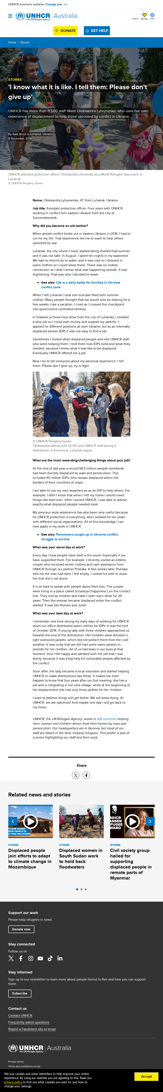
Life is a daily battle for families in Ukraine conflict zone (80, 285)
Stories (25, 42)
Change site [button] (53, 4)
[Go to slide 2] (82, 890)
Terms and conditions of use (24, 1066)
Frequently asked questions (28, 1022)
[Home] (29, 17)
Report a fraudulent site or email (32, 1029)
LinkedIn (60, 958)
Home (12, 42)
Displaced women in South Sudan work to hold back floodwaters (81, 858)
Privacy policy (16, 1061)
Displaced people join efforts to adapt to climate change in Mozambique (30, 858)
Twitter (11, 958)
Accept (146, 1076)
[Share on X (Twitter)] (75, 775)
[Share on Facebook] (86, 775)
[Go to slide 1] (78, 890)
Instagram (30, 958)
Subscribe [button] (19, 993)
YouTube (40, 958)
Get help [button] (99, 30)
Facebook (21, 958)
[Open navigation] (10, 16)
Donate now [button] (21, 929)
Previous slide (12, 821)
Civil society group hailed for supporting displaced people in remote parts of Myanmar (131, 864)
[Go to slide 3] (87, 890)
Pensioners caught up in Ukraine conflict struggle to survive (79, 537)
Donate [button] (144, 18)
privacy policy (13, 1082)
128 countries (106, 718)
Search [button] (135, 18)
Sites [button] (152, 18)
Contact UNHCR (20, 1015)
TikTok (50, 958)
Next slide (150, 821)
